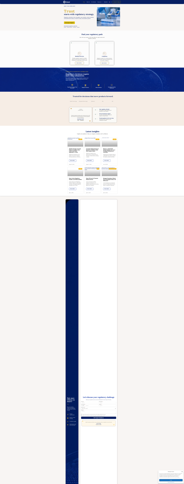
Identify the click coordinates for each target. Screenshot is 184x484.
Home (84, 1)
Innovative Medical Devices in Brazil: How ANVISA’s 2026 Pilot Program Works (92, 150)
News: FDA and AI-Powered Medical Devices (92, 179)
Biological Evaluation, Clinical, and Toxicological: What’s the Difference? (109, 179)
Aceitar (171, 480)
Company (100, 404)
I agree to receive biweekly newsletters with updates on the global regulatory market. (93, 415)
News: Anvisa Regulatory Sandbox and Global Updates (75, 179)
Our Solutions (93, 1)
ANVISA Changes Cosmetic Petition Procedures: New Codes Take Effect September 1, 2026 (75, 150)
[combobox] (83, 406)
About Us (88, 1)
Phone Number (83, 404)
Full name (82, 401)
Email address (101, 401)
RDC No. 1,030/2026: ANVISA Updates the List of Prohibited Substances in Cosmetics (109, 150)
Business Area (83, 407)
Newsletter (106, 1)
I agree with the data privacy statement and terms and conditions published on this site (93, 414)
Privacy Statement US (171, 482)
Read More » (72, 160)
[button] (182, 471)
